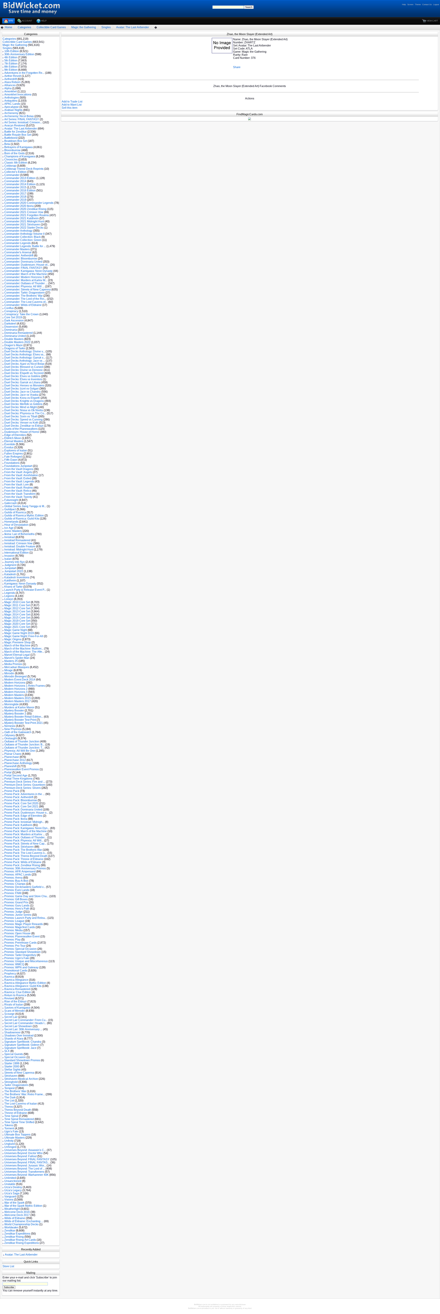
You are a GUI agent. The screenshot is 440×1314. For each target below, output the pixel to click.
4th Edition (10, 57)
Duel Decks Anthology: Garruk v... (24, 357)
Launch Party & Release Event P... (25, 589)
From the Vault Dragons (18, 469)
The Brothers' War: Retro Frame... (24, 1094)
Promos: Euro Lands (16, 890)
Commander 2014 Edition (20, 184)
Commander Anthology (18, 230)
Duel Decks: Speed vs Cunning (23, 419)
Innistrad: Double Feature (19, 546)
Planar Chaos (12, 753)
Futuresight (11, 500)
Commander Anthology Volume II (24, 233)
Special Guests (13, 1054)
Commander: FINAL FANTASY (23, 267)
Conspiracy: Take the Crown (21, 314)
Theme (418, 4)
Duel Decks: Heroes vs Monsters (24, 385)
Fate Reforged (13, 456)
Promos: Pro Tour (14, 945)
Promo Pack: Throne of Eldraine (23, 859)
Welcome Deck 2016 (17, 1211)
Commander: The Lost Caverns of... (25, 301)
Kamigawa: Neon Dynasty (20, 583)
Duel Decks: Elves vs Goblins (22, 376)
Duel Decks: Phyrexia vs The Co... (25, 413)
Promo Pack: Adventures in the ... (24, 794)
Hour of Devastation (16, 524)
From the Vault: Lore (16, 484)
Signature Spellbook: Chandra (22, 1041)
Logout (436, 4)
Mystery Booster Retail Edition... (23, 716)
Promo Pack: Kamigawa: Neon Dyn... (27, 828)
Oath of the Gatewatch (17, 732)
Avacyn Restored (14, 125)
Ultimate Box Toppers (17, 1134)
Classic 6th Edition (15, 162)
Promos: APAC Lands (17, 874)
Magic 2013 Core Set (17, 611)
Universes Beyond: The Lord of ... (24, 1168)
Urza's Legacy (13, 1190)
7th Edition (10, 63)
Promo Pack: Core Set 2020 (21, 803)
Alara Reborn (12, 82)
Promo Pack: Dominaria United (23, 809)
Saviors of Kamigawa (17, 1007)
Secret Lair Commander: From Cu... (25, 1020)
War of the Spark (14, 1202)
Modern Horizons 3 (16, 691)
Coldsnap (10, 165)
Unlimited (10, 1177)
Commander (11, 175)
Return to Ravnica (15, 995)
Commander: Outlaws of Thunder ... (25, 283)
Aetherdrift (10, 79)
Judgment (10, 565)
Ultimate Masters (14, 1137)
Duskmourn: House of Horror (21, 431)
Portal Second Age (15, 775)
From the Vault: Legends (19, 481)
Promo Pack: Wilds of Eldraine (22, 862)
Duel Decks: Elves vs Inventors (23, 379)
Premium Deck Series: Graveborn (24, 784)
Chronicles (11, 159)
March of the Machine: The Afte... (24, 651)
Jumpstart (10, 568)
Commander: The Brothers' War (23, 295)
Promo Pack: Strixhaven (19, 846)
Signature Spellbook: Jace (20, 1047)
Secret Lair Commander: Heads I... (25, 1023)
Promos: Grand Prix (16, 902)
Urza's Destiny (13, 1187)
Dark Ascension (14, 320)
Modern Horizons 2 (16, 688)
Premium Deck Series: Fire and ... (24, 781)
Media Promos (13, 664)
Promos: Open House (17, 933)
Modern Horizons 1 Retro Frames (24, 685)
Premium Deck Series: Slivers (22, 787)
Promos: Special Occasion (20, 948)
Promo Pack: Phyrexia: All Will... (23, 840)
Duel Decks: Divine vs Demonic (23, 370)
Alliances (10, 85)
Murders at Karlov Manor (19, 707)
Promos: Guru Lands (16, 905)
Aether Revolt (12, 75)
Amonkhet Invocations (17, 94)
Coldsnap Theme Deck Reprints (23, 168)
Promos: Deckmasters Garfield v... (24, 886)
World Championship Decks (21, 1224)
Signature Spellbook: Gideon (22, 1044)
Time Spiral (11, 1116)
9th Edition (10, 69)
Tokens (8, 1125)
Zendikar (9, 1230)
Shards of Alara (13, 1038)
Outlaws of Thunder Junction (21, 741)
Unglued (9, 1143)
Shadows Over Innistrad (19, 1035)
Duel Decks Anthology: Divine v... (24, 351)
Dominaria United (15, 335)
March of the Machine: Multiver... (23, 648)
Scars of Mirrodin (14, 1010)
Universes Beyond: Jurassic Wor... (25, 1165)
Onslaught (10, 738)
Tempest (9, 1088)
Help (404, 4)
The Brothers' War (15, 1091)
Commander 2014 (15, 181)
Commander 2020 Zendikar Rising (25, 209)
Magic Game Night (15, 630)
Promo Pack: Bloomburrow (20, 800)
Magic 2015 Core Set (17, 617)
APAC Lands (12, 103)
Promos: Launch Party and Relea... (25, 917)
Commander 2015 (15, 187)
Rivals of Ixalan (13, 1004)
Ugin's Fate (11, 1131)
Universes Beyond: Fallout (20, 1156)
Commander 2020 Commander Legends (28, 202)
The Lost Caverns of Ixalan (20, 1103)
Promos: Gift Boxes (16, 899)
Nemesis (9, 725)
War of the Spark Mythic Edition (23, 1205)
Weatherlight (12, 1208)
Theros (8, 1106)
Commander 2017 (15, 193)
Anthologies (11, 97)
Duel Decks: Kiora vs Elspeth (22, 397)
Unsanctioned (12, 1181)
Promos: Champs (14, 883)
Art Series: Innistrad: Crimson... (23, 122)
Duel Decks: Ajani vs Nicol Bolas (24, 363)
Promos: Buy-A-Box (16, 880)
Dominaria (10, 329)
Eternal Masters (13, 441)
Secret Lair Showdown (18, 1026)
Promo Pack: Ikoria (15, 818)
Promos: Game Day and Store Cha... (26, 896)
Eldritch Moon (12, 438)
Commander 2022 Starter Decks (23, 227)
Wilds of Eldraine (14, 1218)
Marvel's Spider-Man (16, 657)
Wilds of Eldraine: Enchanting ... (23, 1221)
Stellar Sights (12, 1069)
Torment (9, 1128)
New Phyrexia (12, 729)
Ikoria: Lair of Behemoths (19, 534)
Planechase (11, 756)
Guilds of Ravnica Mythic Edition (24, 515)
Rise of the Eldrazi (15, 1001)
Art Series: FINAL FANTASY (21, 119)
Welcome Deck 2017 (17, 1215)
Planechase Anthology (18, 763)
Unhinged (10, 1146)
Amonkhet (10, 91)
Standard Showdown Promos (22, 1060)
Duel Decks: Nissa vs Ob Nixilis (23, 410)
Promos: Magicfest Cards (19, 927)
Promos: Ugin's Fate (16, 958)
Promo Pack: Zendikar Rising (22, 865)
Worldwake (11, 1227)
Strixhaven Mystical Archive (21, 1078)
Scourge (9, 1013)
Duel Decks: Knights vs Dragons (24, 400)
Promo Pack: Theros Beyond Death (25, 856)
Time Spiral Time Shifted (19, 1122)
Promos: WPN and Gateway (21, 967)
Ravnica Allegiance (16, 979)
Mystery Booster (14, 710)
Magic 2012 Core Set (17, 608)
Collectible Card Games (51, 27)
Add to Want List (71, 104)
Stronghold (11, 1081)
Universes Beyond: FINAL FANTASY (27, 1159)
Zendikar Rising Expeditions (21, 1242)
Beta (7, 144)
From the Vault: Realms (18, 487)
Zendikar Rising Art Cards (20, 1239)
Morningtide (11, 704)
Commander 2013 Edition (20, 178)
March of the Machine (17, 645)
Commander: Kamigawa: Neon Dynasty (28, 270)
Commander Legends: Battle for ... (25, 246)
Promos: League (14, 921)
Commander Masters (17, 249)
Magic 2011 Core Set (17, 605)
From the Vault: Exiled (17, 478)
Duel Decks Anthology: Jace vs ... (24, 360)
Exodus (9, 447)
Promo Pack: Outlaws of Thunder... (25, 837)
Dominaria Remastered (18, 332)
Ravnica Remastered (17, 989)
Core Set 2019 (13, 317)
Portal (8, 772)
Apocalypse (11, 106)
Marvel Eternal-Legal (17, 654)
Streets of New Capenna (19, 1072)
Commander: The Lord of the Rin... (25, 298)
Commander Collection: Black (22, 236)
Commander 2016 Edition (20, 190)
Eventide (9, 444)
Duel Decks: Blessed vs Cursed (23, 366)
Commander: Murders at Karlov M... (25, 280)
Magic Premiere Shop (17, 642)
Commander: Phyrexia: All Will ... (24, 286)
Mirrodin (9, 673)
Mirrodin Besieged (15, 676)
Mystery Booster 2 (15, 713)
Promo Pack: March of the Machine (25, 831)
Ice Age (9, 527)
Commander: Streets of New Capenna (27, 289)
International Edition (16, 552)
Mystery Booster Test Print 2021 (23, 722)
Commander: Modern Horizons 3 (24, 277)
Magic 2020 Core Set (17, 623)
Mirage (8, 670)
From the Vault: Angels (18, 472)
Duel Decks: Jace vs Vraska (21, 394)
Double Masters (14, 339)
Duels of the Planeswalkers (21, 428)
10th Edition (11, 51)
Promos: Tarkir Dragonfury (20, 955)
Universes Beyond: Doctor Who (23, 1153)
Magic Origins (12, 639)
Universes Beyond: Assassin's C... (25, 1150)
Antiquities (10, 100)
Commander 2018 (15, 196)
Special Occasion (15, 1057)
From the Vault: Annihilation (21, 475)
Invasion (9, 555)
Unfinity (9, 1140)
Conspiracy (11, 311)
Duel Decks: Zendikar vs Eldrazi (23, 425)
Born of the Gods (14, 153)
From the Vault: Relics (17, 490)
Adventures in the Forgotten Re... (24, 72)
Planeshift (10, 766)
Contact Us (427, 4)
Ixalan (8, 558)
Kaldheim (10, 580)
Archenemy (11, 113)
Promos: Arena (13, 877)
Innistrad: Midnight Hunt (18, 549)
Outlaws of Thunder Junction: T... (24, 747)
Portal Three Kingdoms (18, 778)
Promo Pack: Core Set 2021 (21, 806)
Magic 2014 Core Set (17, 614)
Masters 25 (11, 660)
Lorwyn (8, 599)
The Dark (10, 1097)
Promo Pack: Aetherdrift (18, 797)
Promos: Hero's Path (16, 908)
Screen (410, 4)
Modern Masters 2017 (17, 701)
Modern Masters (14, 695)
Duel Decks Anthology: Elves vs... (24, 354)
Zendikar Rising (14, 1236)
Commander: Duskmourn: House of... (26, 264)
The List (9, 1100)
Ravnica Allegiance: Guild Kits (22, 986)
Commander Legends (17, 243)
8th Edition (10, 66)
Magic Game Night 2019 (19, 633)
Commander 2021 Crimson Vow (23, 212)
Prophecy (10, 973)
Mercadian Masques (16, 667)
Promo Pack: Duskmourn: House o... (26, 812)
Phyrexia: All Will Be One (19, 750)
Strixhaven (10, 1075)
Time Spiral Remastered (19, 1119)
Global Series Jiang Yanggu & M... (25, 506)
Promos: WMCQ (14, 964)
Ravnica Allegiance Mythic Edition (25, 982)
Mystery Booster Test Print (20, 719)
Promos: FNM (12, 893)
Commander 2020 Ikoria (19, 205)
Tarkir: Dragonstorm (16, 1085)
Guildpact (10, 509)
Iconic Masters (13, 530)
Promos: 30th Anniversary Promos (25, 868)
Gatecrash (10, 503)
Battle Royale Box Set (17, 134)
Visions (8, 1199)
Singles (106, 27)
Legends (9, 592)
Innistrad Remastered (17, 540)
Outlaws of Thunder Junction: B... (24, 744)
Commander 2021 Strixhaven (22, 224)
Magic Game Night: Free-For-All (23, 636)
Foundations (12, 462)
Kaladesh (10, 574)
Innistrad (9, 537)
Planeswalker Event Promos (21, 769)
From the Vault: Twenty (18, 496)
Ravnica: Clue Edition (17, 992)
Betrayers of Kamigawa (18, 147)
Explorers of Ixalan (15, 450)
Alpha (8, 88)
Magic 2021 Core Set (17, 626)
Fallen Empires (13, 453)
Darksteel (10, 323)
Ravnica (9, 976)
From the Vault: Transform (20, 493)
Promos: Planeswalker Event (22, 936)
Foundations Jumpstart (18, 465)
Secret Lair (11, 1016)
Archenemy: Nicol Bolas (19, 116)
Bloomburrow (12, 150)
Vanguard (10, 1196)
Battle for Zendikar (15, 131)
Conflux (9, 308)
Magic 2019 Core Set (17, 620)
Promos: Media (13, 930)
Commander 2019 (15, 199)
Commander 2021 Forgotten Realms (26, 215)
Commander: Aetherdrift (18, 255)
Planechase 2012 (15, 760)
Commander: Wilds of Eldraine (23, 305)
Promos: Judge (13, 911)
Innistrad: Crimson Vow (18, 543)
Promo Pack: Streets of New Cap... (25, 843)
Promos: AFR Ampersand (20, 871)
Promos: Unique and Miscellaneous (26, 961)
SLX (7, 1051)
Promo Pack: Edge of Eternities (23, 815)
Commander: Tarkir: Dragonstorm (24, 292)
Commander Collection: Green (22, 240)
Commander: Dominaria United (23, 261)
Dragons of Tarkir (14, 348)
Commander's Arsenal (17, 252)
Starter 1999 (11, 1063)
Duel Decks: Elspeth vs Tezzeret (24, 373)
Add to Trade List (72, 101)
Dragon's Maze (13, 345)
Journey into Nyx (14, 561)
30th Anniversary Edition (19, 54)
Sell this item (69, 107)
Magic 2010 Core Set (17, 602)
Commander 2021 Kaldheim (21, 218)
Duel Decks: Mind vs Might (20, 407)
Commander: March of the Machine (25, 274)
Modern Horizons (14, 682)
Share (236, 67)
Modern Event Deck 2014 (19, 679)
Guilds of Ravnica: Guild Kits (21, 518)
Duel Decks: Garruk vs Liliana (22, 382)
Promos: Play (12, 939)
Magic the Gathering (83, 27)
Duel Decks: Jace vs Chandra (22, 391)
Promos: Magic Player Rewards (23, 924)
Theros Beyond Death (17, 1109)
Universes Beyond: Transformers (24, 1171)
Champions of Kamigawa (19, 156)
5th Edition (10, 60)
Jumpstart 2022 (13, 571)
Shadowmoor (12, 1032)
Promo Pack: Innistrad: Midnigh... (24, 821)
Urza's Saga (11, 1193)
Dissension (11, 326)
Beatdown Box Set (15, 140)
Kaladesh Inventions (16, 577)
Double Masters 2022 (17, 342)
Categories (24, 27)
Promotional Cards (15, 970)
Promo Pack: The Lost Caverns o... (25, 852)
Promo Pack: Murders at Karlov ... (24, 834)
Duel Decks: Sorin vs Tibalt (20, 416)
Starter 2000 (11, 1066)
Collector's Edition (15, 171)
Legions (9, 595)
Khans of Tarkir (13, 586)
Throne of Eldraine (15, 1112)
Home (8, 27)
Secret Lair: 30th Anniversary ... (23, 1029)
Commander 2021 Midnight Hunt (24, 221)
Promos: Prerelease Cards (20, 942)
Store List (8, 1266)
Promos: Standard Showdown (22, 951)
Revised (9, 998)
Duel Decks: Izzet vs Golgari (21, 388)
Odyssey (9, 735)
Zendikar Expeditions (17, 1233)
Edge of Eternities (15, 435)
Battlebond (11, 137)
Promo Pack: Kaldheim (18, 825)
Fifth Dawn (11, 459)
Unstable (9, 1184)
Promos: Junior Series (17, 914)
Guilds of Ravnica (15, 512)
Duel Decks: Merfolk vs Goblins (23, 404)
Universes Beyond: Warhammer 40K (26, 1174)
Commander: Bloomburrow (20, 258)
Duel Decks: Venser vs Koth (21, 422)
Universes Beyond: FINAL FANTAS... (27, 1162)
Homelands (11, 521)
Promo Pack (11, 791)
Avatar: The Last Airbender (132, 27)
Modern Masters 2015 (17, 698)
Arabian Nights (13, 110)
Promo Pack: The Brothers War (23, 849)
